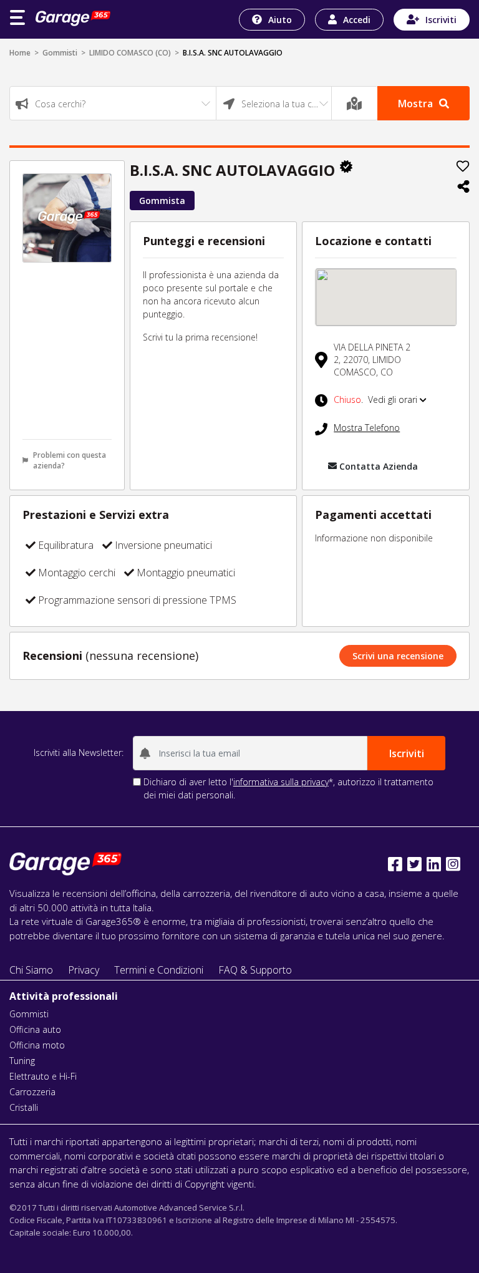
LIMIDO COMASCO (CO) (130, 52)
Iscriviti (441, 20)
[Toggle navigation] (17, 17)
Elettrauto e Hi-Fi (43, 1076)
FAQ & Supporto (255, 970)
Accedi (356, 20)
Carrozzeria (32, 1092)
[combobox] (112, 103)
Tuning (22, 1061)
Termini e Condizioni (158, 970)
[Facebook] (395, 864)
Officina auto (35, 1029)
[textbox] (113, 104)
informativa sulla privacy (281, 782)
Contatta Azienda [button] (378, 466)
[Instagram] (453, 864)
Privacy (83, 970)
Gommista (162, 200)
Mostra (415, 103)
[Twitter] (414, 864)
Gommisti (59, 52)
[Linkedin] (434, 864)
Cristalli (23, 1107)
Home (20, 52)
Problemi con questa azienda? (69, 460)
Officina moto (37, 1045)
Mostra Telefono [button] (367, 427)
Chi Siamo (31, 970)
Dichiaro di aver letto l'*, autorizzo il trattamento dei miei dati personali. (288, 788)
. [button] (377, 399)
